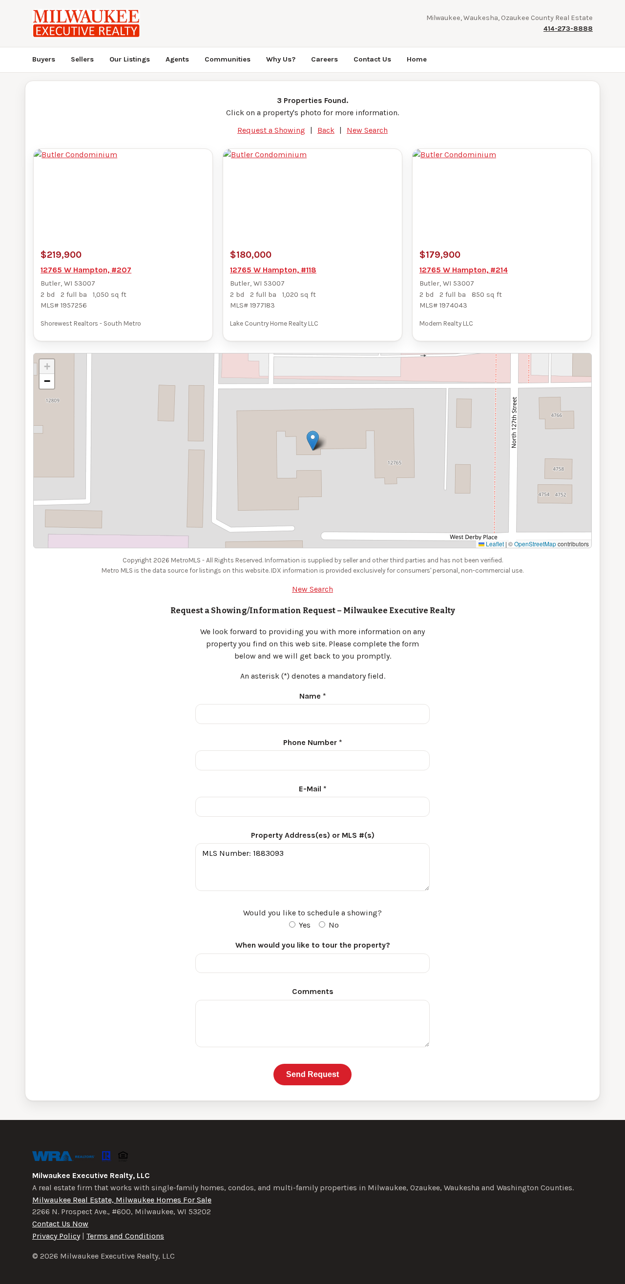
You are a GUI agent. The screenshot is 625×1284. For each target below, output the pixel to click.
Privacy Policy (56, 1236)
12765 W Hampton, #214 (463, 269)
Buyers (43, 59)
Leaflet (494, 543)
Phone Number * (312, 742)
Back (325, 130)
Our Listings (129, 59)
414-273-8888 (568, 28)
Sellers (82, 59)
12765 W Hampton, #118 (273, 269)
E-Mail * (313, 788)
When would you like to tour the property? (312, 945)
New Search (367, 130)
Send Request (312, 1074)
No (333, 925)
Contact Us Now (60, 1223)
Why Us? (280, 59)
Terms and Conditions (125, 1236)
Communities (227, 59)
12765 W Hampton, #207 (86, 269)
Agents (177, 59)
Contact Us (372, 59)
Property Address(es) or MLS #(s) (313, 835)
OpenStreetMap (535, 543)
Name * (312, 696)
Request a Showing (271, 130)
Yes (304, 925)
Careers (324, 59)
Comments (312, 991)
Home (417, 59)
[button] (313, 441)
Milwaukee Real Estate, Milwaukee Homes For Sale (121, 1199)
